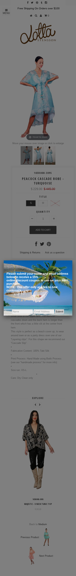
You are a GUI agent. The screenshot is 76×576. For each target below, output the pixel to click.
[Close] (72, 260)
